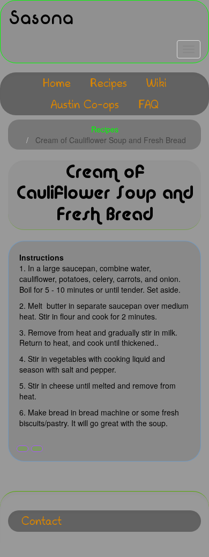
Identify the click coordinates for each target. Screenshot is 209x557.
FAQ (148, 104)
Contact (41, 521)
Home (57, 83)
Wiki (156, 83)
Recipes (108, 83)
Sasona (41, 18)
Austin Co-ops (84, 104)
